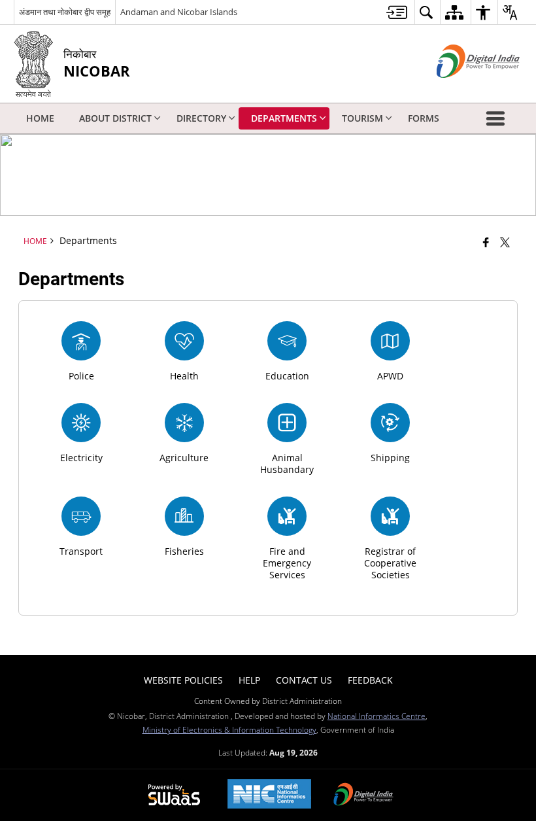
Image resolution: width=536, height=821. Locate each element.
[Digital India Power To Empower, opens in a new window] (363, 795)
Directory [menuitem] (201, 118)
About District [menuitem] (115, 118)
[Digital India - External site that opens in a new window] (462, 88)
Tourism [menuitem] (362, 118)
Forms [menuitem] (423, 118)
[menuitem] (397, 12)
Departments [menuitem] (284, 118)
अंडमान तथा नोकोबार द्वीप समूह (64, 12)
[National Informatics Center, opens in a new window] (269, 795)
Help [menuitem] (249, 680)
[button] (498, 118)
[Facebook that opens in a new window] (486, 242)
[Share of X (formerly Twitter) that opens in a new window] (505, 242)
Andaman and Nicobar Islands (178, 12)
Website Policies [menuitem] (183, 680)
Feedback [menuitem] (370, 680)
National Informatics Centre (376, 715)
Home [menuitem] (40, 118)
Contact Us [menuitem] (304, 680)
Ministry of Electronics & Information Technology (229, 729)
